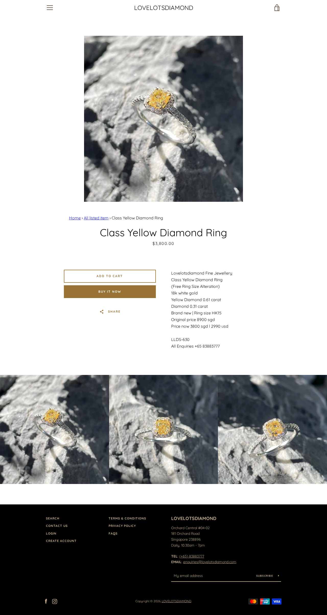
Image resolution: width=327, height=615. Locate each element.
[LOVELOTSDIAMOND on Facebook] (46, 601)
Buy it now (109, 291)
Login (51, 533)
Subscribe (265, 575)
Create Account (61, 541)
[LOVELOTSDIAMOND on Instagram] (54, 601)
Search (53, 518)
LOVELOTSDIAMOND (163, 7)
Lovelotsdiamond (193, 518)
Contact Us (57, 526)
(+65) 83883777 (191, 556)
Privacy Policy (122, 526)
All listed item (96, 217)
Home (75, 217)
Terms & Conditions (127, 518)
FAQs (113, 533)
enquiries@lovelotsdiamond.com (209, 562)
